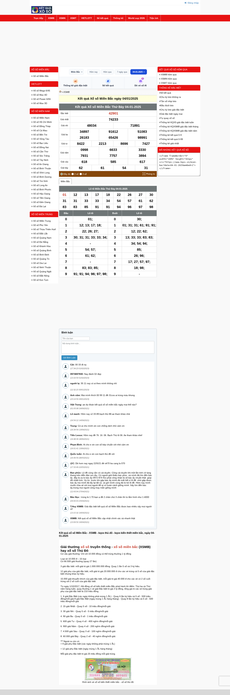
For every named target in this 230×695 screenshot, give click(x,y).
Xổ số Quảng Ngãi (42, 271)
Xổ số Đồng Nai (41, 147)
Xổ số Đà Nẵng (40, 242)
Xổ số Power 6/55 (42, 99)
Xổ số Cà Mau (40, 130)
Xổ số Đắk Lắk (40, 233)
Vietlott (36, 84)
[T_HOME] (60, 92)
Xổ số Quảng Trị (41, 259)
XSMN (62, 18)
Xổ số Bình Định (41, 254)
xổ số (85, 547)
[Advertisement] (115, 44)
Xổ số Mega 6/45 (41, 90)
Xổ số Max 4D (40, 95)
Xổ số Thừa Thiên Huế (44, 229)
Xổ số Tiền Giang (41, 198)
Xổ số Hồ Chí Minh (42, 122)
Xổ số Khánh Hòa (42, 246)
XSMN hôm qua (168, 78)
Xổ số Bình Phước (42, 189)
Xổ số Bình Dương (42, 177)
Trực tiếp (38, 18)
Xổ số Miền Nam (40, 111)
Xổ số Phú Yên (40, 225)
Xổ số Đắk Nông (41, 275)
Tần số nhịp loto (168, 101)
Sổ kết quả (102, 18)
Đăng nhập (193, 3)
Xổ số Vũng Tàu (41, 139)
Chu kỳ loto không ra (170, 97)
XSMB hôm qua (168, 74)
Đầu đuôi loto (167, 105)
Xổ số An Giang (41, 164)
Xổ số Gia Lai (39, 263)
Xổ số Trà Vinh (40, 181)
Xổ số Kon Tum (40, 280)
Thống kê (118, 18)
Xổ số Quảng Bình (42, 250)
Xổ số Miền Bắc (40, 69)
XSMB (51, 18)
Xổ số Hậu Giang (41, 193)
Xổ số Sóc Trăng (41, 155)
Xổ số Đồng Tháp (42, 126)
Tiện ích (154, 18)
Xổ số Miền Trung (42, 214)
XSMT (73, 18)
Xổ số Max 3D (40, 103)
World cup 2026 (136, 18)
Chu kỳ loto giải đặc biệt (172, 109)
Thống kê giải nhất (169, 143)
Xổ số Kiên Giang (41, 202)
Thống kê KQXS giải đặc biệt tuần (177, 122)
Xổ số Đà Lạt (39, 206)
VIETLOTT (86, 18)
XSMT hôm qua (168, 83)
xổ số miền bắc (126, 547)
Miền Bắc (75, 72)
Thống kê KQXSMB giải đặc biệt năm (178, 131)
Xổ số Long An (40, 185)
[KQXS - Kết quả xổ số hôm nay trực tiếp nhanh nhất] (41, 13)
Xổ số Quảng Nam (42, 238)
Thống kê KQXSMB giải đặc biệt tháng (179, 126)
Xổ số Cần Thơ (40, 151)
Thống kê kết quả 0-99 (171, 139)
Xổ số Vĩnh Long (41, 172)
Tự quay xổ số (167, 118)
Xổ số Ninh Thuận (42, 267)
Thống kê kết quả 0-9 (171, 135)
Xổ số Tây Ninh (40, 160)
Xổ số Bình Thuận (42, 168)
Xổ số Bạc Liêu (40, 143)
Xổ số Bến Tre (40, 134)
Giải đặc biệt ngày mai (171, 114)
